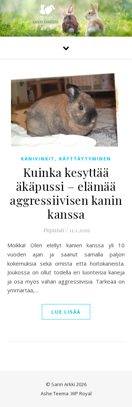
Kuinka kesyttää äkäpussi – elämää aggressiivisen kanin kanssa (66, 193)
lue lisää (66, 311)
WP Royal (81, 393)
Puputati (53, 230)
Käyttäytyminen (85, 159)
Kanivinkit (38, 159)
